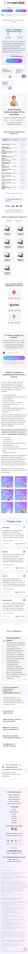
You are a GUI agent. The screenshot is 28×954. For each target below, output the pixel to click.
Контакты (14, 848)
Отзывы (14, 820)
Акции (14, 814)
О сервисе (14, 809)
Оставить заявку (14, 60)
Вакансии (14, 822)
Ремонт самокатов (14, 801)
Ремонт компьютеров (14, 799)
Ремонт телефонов (14, 795)
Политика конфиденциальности (14, 833)
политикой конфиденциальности (12, 363)
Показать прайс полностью (14, 193)
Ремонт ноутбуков (14, 797)
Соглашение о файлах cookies (14, 835)
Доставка (14, 816)
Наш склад (14, 818)
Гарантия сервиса (14, 812)
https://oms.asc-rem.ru (8, 943)
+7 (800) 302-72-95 (7, 10)
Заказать (23, 144)
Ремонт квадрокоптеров (14, 803)
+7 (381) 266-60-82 (20, 10)
